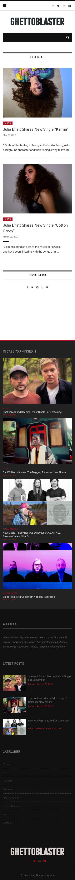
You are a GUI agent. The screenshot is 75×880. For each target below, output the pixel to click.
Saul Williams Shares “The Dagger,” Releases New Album (34, 472)
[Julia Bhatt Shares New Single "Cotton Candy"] (37, 188)
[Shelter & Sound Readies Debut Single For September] (37, 382)
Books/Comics (11, 806)
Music (8, 123)
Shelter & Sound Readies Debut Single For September (32, 412)
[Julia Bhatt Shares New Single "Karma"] (37, 92)
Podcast (7, 780)
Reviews (7, 789)
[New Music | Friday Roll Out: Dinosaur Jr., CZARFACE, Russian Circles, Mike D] (37, 503)
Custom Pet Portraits (14, 315)
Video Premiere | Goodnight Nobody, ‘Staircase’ (29, 596)
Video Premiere (10, 593)
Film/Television (11, 797)
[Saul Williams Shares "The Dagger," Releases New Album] (37, 442)
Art (4, 772)
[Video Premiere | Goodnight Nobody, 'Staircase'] (37, 567)
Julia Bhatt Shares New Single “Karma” (35, 129)
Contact (7, 822)
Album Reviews (10, 529)
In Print (6, 814)
